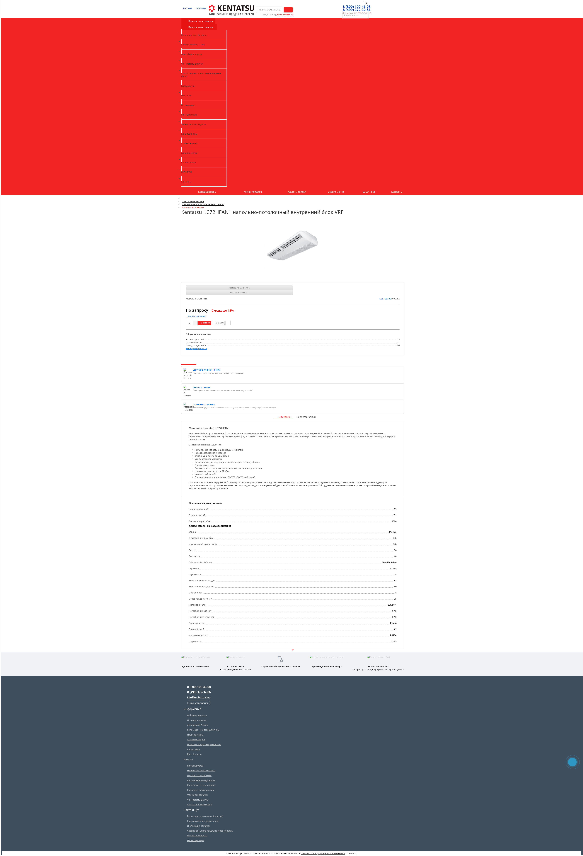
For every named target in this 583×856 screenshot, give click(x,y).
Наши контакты (195, 734)
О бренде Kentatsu (197, 715)
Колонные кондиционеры (200, 790)
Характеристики (306, 417)
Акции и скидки (297, 191)
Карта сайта (193, 749)
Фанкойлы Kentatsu (197, 794)
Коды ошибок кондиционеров (202, 821)
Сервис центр (336, 191)
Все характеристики (196, 348)
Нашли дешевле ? (197, 316)
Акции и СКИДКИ (196, 739)
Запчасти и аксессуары (199, 804)
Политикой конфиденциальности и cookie (323, 853)
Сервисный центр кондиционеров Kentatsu (210, 830)
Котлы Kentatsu (253, 191)
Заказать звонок (198, 703)
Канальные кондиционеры (201, 785)
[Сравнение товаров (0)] (336, 7)
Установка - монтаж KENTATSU (203, 729)
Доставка (187, 8)
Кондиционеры (207, 191)
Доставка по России (197, 725)
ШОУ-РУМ (369, 191)
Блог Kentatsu (194, 754)
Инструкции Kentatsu (198, 825)
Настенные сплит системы (201, 770)
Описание (284, 417)
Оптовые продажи (196, 720)
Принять (351, 853)
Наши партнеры (195, 840)
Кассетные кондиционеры (201, 780)
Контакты (396, 191)
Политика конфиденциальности (204, 744)
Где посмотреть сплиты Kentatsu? (205, 816)
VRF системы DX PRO (198, 799)
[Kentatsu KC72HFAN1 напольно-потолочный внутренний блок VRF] (292, 247)
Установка (200, 8)
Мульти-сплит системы (199, 775)
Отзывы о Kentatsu (197, 835)
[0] (341, 7)
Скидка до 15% (222, 310)
